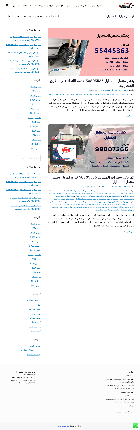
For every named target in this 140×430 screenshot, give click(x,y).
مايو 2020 (36, 139)
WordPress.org (34, 354)
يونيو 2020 (36, 135)
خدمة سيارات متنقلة (127, 392)
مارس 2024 (35, 95)
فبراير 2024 (35, 100)
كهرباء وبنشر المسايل (90, 94)
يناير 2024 (36, 104)
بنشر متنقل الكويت (63, 426)
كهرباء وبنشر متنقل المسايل (73, 94)
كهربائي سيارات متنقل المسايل (68, 207)
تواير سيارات (35, 313)
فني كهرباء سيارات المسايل (120, 199)
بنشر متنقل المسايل (112, 94)
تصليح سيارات (96, 5)
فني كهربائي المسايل (103, 199)
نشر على (108, 90)
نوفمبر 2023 (35, 113)
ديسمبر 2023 (35, 109)
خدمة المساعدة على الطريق (24, 5)
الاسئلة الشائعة (129, 375)
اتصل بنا (131, 372)
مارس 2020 (35, 148)
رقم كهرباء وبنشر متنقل (115, 196)
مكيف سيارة (115, 210)
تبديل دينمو (119, 193)
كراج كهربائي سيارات (95, 202)
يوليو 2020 (36, 131)
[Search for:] (23, 158)
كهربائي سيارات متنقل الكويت (88, 207)
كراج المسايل (72, 199)
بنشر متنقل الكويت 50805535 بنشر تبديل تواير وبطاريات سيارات (120, 380)
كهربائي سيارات (72, 204)
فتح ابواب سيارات (45, 5)
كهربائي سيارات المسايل (56, 94)
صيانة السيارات (69, 196)
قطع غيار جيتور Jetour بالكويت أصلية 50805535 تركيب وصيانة (25, 62)
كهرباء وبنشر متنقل (113, 204)
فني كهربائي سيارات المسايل (87, 199)
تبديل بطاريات (56, 191)
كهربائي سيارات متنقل (105, 207)
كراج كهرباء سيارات (108, 202)
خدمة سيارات (35, 318)
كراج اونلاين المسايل (122, 202)
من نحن (131, 405)
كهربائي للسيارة (125, 210)
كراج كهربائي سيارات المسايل (78, 202)
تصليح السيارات (83, 193)
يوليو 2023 (36, 122)
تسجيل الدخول (35, 346)
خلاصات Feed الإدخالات (31, 350)
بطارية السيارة (98, 191)
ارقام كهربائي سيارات (121, 191)
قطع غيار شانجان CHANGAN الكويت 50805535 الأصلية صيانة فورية (25, 38)
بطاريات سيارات (80, 5)
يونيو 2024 (36, 91)
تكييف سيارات (57, 193)
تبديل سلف (91, 193)
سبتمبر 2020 (35, 126)
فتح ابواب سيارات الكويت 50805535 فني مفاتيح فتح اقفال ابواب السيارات (120, 400)
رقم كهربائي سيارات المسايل (84, 196)
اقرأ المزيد (129, 116)
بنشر (69, 5)
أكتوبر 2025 (36, 87)
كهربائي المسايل (83, 204)
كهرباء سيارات (90, 186)
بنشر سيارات (120, 412)
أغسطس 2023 (34, 117)
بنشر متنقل (65, 191)
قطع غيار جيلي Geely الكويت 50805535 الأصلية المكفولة (23, 54)
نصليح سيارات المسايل (103, 210)
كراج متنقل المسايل (61, 202)
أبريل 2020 (36, 144)
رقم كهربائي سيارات (100, 196)
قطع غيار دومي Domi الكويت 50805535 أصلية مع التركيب (23, 46)
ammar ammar (123, 90)
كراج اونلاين (64, 199)
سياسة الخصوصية (128, 395)
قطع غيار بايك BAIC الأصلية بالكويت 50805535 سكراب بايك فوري (26, 70)
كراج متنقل (60, 5)
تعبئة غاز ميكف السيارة (70, 193)
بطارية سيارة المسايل (86, 191)
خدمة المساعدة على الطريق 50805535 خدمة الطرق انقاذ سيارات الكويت (120, 387)
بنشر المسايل (123, 94)
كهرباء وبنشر (101, 94)
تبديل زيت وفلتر (110, 193)
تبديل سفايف (100, 193)
